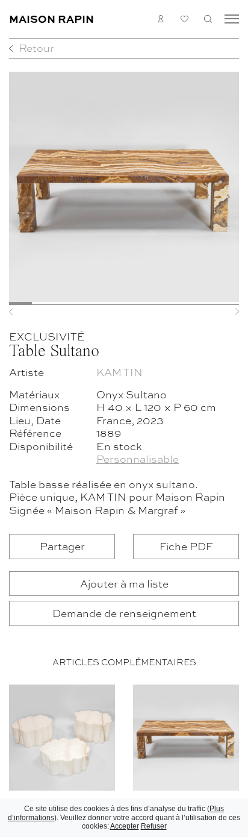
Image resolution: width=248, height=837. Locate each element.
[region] (124, 758)
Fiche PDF (186, 545)
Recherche (208, 19)
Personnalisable (137, 458)
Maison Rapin (51, 18)
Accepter (124, 826)
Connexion (161, 19)
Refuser (154, 826)
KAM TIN (119, 371)
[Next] (222, 311)
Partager (62, 545)
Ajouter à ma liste (124, 583)
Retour (36, 47)
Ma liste (184, 19)
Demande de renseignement (124, 612)
